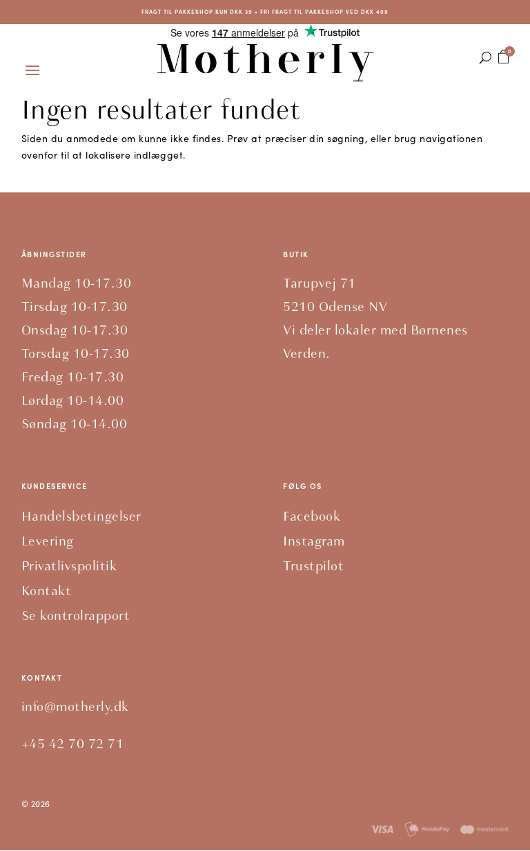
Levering (47, 541)
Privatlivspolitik (69, 566)
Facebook (311, 516)
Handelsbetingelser (81, 516)
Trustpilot (313, 566)
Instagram (314, 541)
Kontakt (46, 590)
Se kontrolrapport (75, 615)
